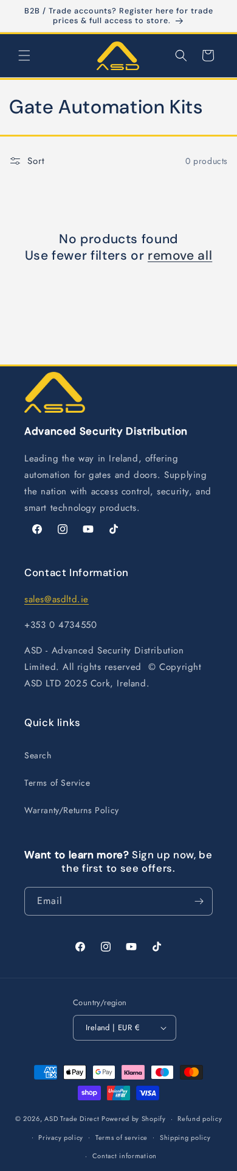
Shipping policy (185, 1137)
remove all (180, 255)
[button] (24, 55)
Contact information (124, 1156)
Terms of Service (57, 783)
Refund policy (199, 1118)
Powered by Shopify (133, 1118)
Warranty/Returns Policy (71, 810)
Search (38, 755)
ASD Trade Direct (71, 1118)
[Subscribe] (198, 901)
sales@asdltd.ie (56, 599)
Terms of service (121, 1137)
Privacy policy (60, 1137)
